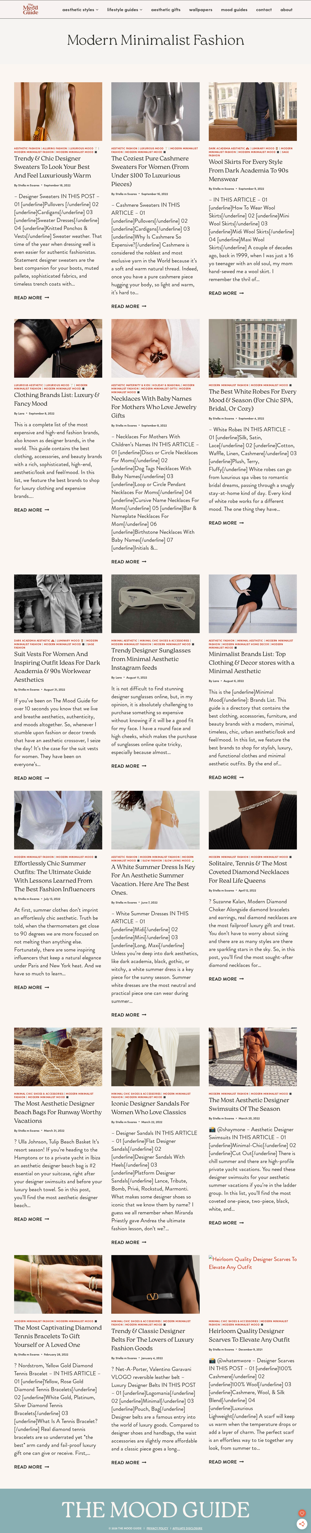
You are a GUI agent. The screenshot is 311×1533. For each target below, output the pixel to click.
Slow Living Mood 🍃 (180, 860)
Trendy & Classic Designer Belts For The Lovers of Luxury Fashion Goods (152, 1340)
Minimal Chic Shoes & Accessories (164, 640)
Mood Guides (234, 9)
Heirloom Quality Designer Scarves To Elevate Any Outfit (249, 1336)
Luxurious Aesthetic (28, 385)
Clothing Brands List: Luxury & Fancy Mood (56, 400)
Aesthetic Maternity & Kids (130, 385)
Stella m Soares (28, 185)
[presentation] (58, 111)
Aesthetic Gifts (166, 9)
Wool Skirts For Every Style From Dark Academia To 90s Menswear (248, 171)
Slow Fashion (152, 860)
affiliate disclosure (187, 1528)
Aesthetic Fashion (27, 148)
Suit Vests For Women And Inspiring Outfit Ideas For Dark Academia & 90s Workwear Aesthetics (57, 667)
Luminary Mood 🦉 (265, 148)
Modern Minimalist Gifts (159, 388)
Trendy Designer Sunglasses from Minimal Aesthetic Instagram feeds (151, 660)
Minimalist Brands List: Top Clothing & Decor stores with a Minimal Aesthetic (252, 663)
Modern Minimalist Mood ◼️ (76, 152)
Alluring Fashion (55, 148)
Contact (264, 9)
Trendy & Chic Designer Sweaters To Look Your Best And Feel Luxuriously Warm (52, 168)
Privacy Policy (157, 1528)
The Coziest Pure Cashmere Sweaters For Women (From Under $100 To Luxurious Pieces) (150, 172)
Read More (31, 298)
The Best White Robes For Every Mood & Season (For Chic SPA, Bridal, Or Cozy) (252, 401)
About (286, 9)
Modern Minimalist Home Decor (245, 644)
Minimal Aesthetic (124, 640)
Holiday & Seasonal (166, 385)
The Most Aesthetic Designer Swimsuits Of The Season (249, 1105)
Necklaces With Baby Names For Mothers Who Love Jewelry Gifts (153, 408)
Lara (21, 413)
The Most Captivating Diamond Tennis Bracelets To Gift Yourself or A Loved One (58, 1337)
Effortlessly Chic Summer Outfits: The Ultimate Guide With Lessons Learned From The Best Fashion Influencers (54, 877)
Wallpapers (200, 9)
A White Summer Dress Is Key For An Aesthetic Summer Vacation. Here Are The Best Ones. (153, 880)
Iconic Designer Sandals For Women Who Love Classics (150, 1108)
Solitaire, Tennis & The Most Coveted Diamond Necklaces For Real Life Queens (249, 873)
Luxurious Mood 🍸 (83, 148)
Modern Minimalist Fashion (34, 152)
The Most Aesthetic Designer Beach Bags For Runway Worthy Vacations (58, 1113)
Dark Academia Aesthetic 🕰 (229, 148)
